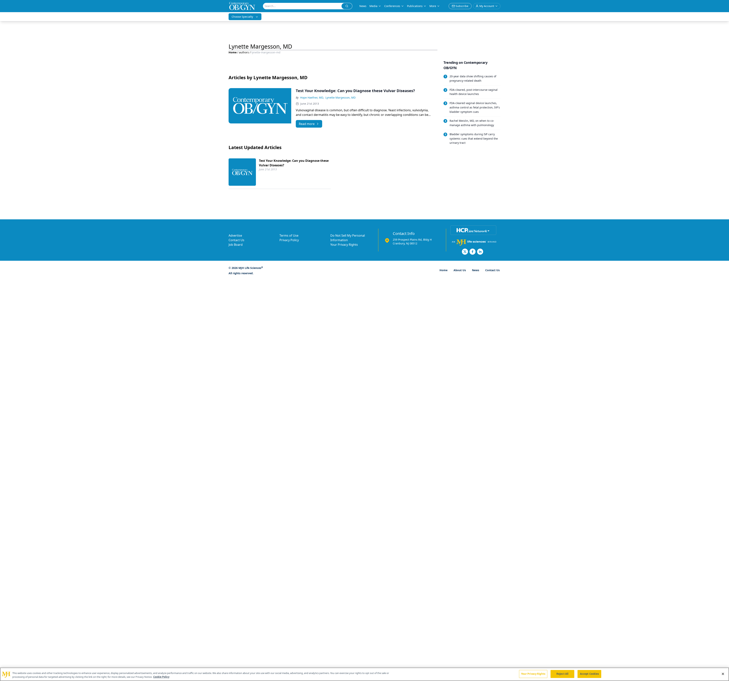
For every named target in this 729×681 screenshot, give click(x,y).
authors (244, 52)
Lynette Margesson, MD (340, 97)
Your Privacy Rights (344, 245)
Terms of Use (288, 235)
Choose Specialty (242, 16)
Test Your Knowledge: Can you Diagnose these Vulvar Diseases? (294, 163)
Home (233, 52)
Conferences (392, 6)
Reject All (562, 673)
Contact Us (236, 240)
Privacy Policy (289, 240)
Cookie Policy (161, 677)
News (362, 6)
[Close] (723, 674)
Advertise (235, 235)
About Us (460, 270)
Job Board (236, 245)
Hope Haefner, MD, (312, 97)
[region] (364, 674)
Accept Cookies (589, 673)
